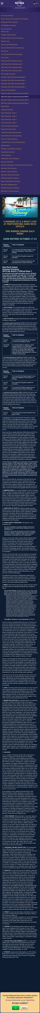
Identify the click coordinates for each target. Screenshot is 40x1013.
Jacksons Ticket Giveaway (9, 171)
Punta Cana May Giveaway (9, 44)
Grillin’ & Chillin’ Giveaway (9, 139)
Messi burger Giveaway (8, 74)
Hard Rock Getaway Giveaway (10, 175)
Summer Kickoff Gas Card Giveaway (12, 38)
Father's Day (5, 31)
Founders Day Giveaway (8, 35)
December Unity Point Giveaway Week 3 (13, 80)
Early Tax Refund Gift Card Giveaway (12, 48)
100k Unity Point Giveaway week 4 (11, 61)
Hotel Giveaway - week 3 (8, 116)
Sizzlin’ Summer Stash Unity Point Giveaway (14, 19)
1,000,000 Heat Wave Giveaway (11, 132)
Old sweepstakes (6, 29)
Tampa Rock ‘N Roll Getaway (10, 158)
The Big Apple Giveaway (8, 25)
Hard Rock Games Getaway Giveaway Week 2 (15, 100)
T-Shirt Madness (6, 155)
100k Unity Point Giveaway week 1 (11, 70)
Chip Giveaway (5, 145)
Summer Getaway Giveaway (9, 126)
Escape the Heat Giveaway (9, 22)
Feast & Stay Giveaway (8, 90)
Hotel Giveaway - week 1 (8, 123)
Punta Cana (4, 51)
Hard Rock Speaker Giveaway (10, 178)
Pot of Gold (4, 57)
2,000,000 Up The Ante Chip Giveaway (13, 142)
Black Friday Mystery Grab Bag (10, 181)
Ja (16, 1007)
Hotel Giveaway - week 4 (8, 113)
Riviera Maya (5, 106)
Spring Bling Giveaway (8, 152)
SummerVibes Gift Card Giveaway (11, 136)
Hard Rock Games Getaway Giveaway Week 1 (15, 103)
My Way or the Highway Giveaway (11, 149)
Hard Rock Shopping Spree (9, 184)
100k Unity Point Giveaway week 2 (11, 67)
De (37, 3)
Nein (24, 1007)
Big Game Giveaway (7, 162)
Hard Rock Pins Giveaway (9, 168)
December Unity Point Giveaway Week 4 (13, 77)
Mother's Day (5, 41)
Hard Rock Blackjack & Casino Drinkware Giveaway (16, 165)
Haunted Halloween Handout (10, 188)
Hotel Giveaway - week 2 (8, 119)
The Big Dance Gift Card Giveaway (11, 54)
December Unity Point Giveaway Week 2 (13, 83)
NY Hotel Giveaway (7, 15)
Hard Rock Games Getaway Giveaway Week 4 (15, 93)
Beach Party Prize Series (8, 129)
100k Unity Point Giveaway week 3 (11, 64)
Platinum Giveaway (7, 110)
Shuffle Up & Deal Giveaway (10, 191)
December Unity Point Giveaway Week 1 (13, 87)
